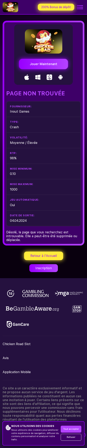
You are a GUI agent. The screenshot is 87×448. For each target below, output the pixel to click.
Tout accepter (71, 429)
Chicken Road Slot (17, 344)
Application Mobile (17, 372)
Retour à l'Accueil (43, 256)
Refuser (71, 437)
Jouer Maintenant (43, 64)
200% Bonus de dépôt (56, 7)
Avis (6, 358)
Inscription (43, 268)
